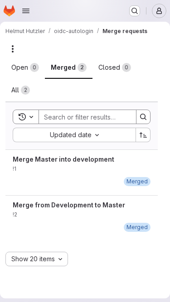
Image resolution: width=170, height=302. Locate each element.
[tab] (25, 67)
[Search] (143, 117)
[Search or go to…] (134, 10)
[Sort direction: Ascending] (143, 135)
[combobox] (74, 135)
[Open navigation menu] (26, 11)
